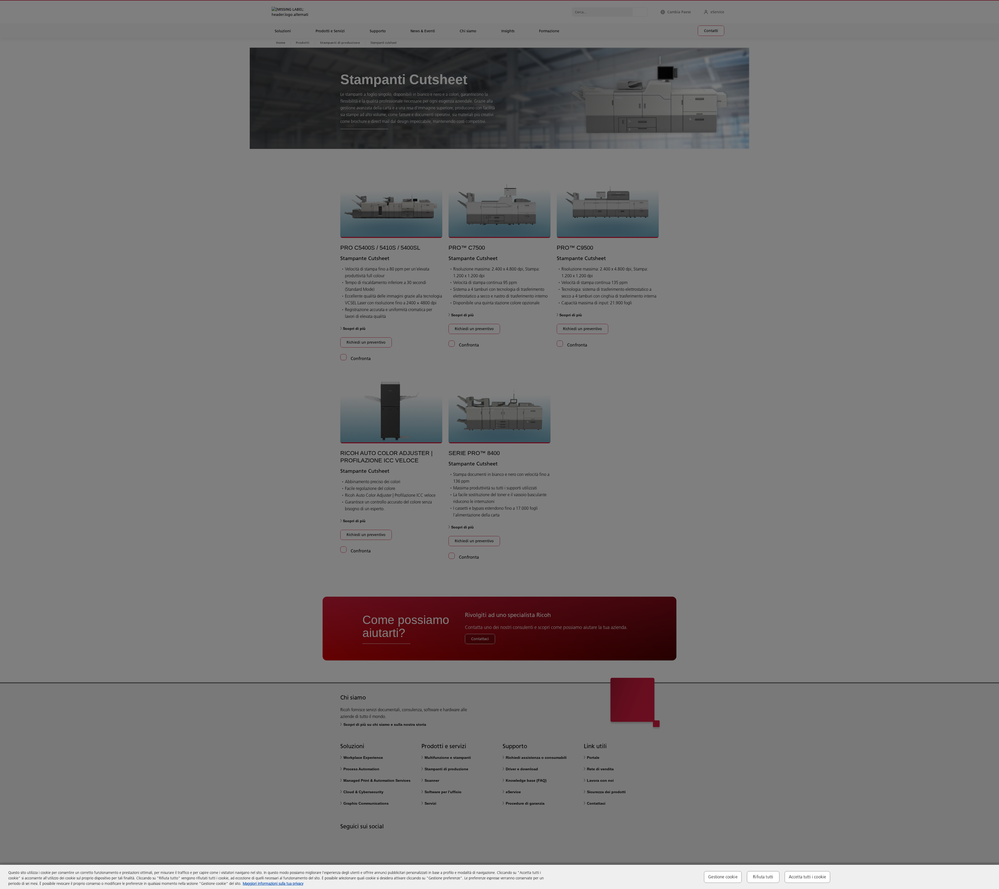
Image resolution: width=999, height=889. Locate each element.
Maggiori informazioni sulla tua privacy (273, 883)
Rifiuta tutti (763, 876)
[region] (499, 877)
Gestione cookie (722, 876)
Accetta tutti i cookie (807, 876)
